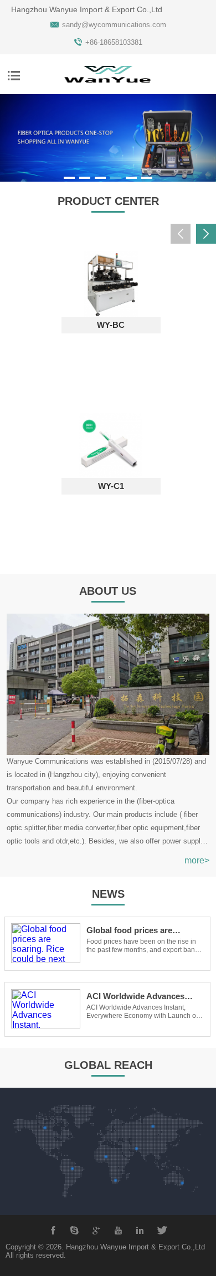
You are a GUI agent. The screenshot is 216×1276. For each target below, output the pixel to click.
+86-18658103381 (113, 42)
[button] (69, 178)
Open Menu (14, 75)
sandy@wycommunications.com (114, 24)
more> (196, 860)
